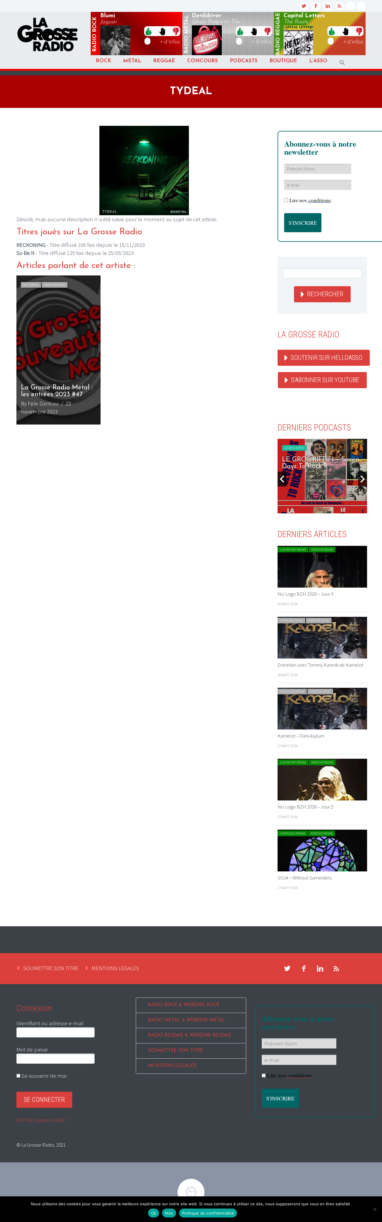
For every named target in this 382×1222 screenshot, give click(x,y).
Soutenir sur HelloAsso (326, 357)
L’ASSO (318, 60)
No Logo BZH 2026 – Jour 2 (305, 806)
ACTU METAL (31, 285)
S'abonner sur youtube (325, 380)
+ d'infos (170, 41)
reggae (278, 34)
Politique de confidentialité (208, 1213)
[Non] (375, 1209)
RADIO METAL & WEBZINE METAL (186, 1020)
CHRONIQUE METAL (292, 691)
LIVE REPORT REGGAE (293, 550)
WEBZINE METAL (54, 285)
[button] (342, 63)
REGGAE (164, 60)
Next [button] (362, 479)
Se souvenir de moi (43, 1075)
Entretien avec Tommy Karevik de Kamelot (320, 665)
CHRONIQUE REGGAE (292, 833)
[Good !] (149, 31)
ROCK (103, 60)
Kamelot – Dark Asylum (301, 735)
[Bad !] (176, 31)
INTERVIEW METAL (291, 620)
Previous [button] (282, 479)
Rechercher (325, 294)
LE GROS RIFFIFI (342, 448)
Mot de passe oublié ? (41, 1119)
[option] (144, 350)
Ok (153, 1213)
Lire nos (289, 1075)
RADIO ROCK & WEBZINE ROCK (183, 1005)
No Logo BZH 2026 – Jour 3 (305, 594)
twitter (303, 5)
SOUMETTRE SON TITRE (50, 968)
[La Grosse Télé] (350, 5)
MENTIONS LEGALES (115, 968)
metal (186, 34)
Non (169, 1213)
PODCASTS (244, 60)
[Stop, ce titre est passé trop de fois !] (162, 31)
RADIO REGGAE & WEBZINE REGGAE (189, 1035)
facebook (315, 5)
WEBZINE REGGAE (322, 550)
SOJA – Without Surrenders (305, 877)
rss (339, 5)
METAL (132, 60)
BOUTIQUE (283, 60)
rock (95, 34)
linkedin (327, 5)
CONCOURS (202, 60)
